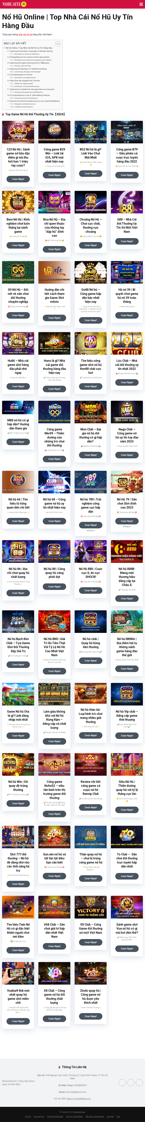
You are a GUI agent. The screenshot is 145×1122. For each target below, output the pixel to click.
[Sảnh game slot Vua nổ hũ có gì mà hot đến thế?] (127, 917)
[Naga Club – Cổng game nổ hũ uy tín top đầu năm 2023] (127, 422)
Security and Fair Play (22, 66)
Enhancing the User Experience (26, 98)
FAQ (118, 1116)
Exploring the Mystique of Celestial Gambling (28, 69)
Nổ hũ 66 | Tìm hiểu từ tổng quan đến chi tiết (18, 503)
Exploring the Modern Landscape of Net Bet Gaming (31, 51)
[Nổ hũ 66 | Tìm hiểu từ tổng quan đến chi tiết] (18, 492)
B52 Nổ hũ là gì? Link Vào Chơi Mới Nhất (90, 153)
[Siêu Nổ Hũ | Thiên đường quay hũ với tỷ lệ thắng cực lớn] (127, 775)
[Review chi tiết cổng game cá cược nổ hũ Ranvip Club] (91, 775)
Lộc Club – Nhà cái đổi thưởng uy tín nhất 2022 (127, 365)
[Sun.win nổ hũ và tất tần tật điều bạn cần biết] (54, 847)
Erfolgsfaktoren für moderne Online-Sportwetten (29, 57)
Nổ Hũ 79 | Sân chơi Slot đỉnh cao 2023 (127, 503)
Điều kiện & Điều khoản (95, 1116)
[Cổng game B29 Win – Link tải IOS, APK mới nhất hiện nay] (54, 142)
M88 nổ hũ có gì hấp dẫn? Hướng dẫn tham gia (18, 424)
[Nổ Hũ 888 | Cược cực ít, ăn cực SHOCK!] (91, 562)
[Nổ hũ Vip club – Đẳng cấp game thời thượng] (127, 704)
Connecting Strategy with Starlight (27, 72)
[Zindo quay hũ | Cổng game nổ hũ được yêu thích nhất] (91, 983)
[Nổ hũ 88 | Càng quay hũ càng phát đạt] (54, 562)
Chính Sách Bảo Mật (55, 1116)
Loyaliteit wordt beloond (23, 107)
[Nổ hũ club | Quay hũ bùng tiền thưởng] (91, 632)
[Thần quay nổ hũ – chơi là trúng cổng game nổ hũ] (91, 847)
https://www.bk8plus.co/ (79, 1098)
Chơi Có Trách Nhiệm (74, 1116)
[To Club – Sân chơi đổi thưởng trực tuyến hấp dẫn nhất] (127, 847)
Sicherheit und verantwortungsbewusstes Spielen (32, 60)
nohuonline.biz (79, 1112)
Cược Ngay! (18, 179)
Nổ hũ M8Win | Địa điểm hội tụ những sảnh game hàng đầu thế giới (126, 647)
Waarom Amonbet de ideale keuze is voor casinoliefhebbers (35, 101)
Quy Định (110, 1116)
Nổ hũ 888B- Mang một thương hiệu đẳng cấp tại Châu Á (127, 577)
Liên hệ (28, 1116)
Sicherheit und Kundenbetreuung (26, 86)
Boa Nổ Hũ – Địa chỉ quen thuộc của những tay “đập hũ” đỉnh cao (54, 227)
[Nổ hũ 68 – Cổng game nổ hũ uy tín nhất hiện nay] (54, 492)
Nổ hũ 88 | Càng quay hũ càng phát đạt (54, 573)
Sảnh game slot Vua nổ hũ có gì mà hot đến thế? (127, 928)
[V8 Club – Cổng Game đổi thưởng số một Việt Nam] (91, 917)
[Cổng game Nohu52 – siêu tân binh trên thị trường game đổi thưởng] (54, 775)
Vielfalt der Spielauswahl (23, 84)
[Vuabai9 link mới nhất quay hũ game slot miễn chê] (18, 983)
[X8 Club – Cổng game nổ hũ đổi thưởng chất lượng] (54, 983)
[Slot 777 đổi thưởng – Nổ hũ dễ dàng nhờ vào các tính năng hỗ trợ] (18, 847)
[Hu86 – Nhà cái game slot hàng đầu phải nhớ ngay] (18, 354)
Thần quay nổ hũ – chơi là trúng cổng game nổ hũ (90, 858)
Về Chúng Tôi (39, 1116)
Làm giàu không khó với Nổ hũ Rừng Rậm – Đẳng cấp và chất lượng (54, 719)
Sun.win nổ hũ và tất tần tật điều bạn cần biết (54, 858)
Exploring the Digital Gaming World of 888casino (30, 63)
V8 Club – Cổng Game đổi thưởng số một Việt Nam (90, 928)
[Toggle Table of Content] (56, 43)
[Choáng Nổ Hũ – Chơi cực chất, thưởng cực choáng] (91, 212)
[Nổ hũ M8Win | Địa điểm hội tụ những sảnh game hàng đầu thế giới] (127, 632)
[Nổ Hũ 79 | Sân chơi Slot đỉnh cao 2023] (127, 492)
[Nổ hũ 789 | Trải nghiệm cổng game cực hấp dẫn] (91, 492)
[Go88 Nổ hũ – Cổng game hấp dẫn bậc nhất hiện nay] (91, 282)
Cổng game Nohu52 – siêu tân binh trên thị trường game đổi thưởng (54, 790)
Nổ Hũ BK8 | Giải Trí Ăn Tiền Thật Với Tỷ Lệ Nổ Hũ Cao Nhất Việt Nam (54, 647)
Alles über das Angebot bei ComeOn (25, 81)
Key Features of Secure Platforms (26, 54)
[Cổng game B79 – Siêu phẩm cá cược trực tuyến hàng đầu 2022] (127, 142)
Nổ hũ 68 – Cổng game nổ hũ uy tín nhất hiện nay (54, 503)
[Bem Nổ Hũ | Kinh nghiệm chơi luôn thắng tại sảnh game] (18, 212)
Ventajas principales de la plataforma (28, 92)
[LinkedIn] (122, 1082)
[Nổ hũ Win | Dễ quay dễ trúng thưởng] (18, 775)
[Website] (139, 1082)
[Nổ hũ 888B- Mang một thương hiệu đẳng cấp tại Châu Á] (127, 562)
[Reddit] (130, 1082)
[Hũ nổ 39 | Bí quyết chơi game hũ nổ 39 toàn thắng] (127, 282)
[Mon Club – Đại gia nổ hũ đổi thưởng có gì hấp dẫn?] (91, 422)
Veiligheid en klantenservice (24, 104)
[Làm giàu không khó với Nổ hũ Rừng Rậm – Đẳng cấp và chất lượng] (54, 704)
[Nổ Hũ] (14, 4)
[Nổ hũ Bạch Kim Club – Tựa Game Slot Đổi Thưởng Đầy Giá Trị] (18, 632)
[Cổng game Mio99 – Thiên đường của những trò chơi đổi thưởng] (54, 422)
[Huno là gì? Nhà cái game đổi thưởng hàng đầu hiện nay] (54, 354)
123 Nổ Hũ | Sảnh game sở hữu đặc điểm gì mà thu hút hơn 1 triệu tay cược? (18, 157)
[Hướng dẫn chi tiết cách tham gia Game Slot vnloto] (54, 282)
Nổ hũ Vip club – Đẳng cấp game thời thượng (127, 715)
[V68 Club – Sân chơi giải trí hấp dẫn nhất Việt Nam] (54, 917)
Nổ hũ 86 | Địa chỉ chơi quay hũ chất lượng (18, 573)
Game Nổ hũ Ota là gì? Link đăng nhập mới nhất (18, 715)
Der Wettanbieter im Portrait (21, 75)
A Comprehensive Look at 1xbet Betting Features (30, 95)
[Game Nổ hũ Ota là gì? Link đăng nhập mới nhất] (18, 704)
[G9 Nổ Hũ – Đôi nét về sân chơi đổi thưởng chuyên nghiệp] (18, 282)
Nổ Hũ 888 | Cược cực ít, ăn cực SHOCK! (90, 573)
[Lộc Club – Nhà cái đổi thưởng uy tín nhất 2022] (127, 354)
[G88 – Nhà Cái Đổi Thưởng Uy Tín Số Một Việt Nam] (127, 212)
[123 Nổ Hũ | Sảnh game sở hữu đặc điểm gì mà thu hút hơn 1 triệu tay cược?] (18, 142)
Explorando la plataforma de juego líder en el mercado (32, 89)
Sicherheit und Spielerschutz (25, 78)
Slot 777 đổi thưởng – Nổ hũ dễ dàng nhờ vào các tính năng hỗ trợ (18, 862)
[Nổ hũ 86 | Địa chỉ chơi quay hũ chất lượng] (18, 562)
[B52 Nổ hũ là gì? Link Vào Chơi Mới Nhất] (91, 142)
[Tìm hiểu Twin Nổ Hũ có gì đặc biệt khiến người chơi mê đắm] (18, 917)
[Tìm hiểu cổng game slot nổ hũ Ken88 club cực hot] (91, 354)
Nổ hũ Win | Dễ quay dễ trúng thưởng (18, 786)
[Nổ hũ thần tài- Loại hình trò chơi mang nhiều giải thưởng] (91, 703)
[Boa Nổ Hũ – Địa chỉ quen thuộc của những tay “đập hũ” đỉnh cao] (54, 212)
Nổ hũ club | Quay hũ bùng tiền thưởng (90, 643)
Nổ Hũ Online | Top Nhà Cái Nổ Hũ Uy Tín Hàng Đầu (29, 48)
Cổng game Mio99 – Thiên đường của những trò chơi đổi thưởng (54, 437)
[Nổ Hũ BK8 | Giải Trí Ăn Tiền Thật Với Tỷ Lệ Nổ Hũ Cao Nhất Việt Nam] (54, 632)
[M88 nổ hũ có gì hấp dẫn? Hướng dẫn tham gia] (18, 413)
